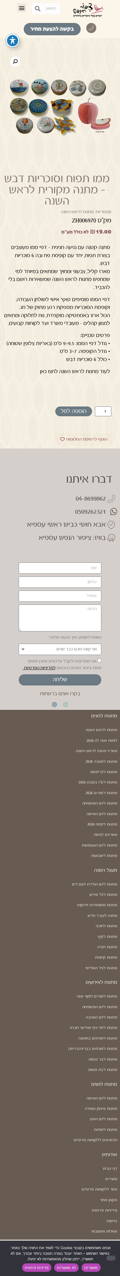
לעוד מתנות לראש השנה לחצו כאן (75, 371)
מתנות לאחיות (105, 1130)
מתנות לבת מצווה (102, 1070)
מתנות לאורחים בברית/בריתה (92, 1049)
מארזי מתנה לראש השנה (96, 751)
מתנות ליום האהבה (101, 1017)
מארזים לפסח (105, 835)
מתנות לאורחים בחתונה (97, 1038)
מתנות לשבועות (104, 856)
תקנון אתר (108, 1200)
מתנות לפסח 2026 (102, 824)
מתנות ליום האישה (102, 814)
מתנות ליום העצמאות (99, 845)
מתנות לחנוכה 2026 (101, 762)
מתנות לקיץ (107, 937)
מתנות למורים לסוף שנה (97, 996)
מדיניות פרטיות (104, 1210)
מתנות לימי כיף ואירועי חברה (93, 1028)
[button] (21, 7)
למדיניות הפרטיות (39, 668)
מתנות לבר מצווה (102, 1059)
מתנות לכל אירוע (103, 895)
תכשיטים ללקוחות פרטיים (95, 1140)
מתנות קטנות (106, 957)
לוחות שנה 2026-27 (102, 741)
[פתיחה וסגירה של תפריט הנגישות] (12, 40)
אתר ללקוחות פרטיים (99, 1189)
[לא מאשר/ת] (111, 1258)
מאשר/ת (91, 1267)
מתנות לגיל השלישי (101, 968)
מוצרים (111, 1179)
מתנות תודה (107, 947)
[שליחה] (37, 8)
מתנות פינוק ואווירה (101, 1109)
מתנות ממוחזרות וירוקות (97, 905)
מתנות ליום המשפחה (99, 803)
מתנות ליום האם (103, 1119)
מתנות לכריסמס (103, 772)
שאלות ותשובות (104, 1231)
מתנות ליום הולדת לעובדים (94, 884)
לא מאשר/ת (66, 1267)
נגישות (112, 1221)
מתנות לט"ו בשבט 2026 (97, 782)
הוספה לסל (74, 411)
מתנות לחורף (106, 926)
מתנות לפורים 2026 (101, 793)
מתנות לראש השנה (77, 212)
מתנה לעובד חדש (102, 916)
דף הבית (110, 1169)
